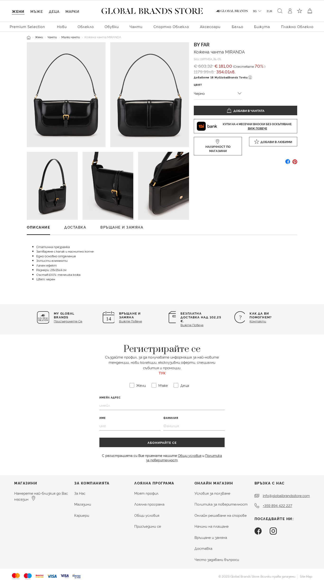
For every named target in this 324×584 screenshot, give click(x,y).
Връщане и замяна (210, 537)
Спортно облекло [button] (171, 26)
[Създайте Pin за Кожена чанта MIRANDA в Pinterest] (294, 163)
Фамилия (170, 418)
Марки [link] (72, 11)
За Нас (79, 493)
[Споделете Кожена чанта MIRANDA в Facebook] (287, 163)
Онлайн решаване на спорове (220, 515)
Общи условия (189, 455)
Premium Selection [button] (27, 26)
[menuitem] (28, 26)
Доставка (203, 548)
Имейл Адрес (110, 397)
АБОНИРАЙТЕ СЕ (162, 442)
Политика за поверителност (221, 504)
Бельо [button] (237, 26)
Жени (39, 37)
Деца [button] (54, 11)
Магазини (82, 504)
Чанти (52, 37)
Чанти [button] (136, 26)
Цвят (198, 84)
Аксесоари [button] (210, 26)
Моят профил (146, 493)
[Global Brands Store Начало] (152, 10)
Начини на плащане (211, 526)
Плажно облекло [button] (297, 26)
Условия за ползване (212, 493)
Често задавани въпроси (216, 559)
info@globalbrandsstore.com (286, 495)
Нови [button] (62, 26)
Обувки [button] (112, 26)
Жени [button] (18, 11)
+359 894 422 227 (277, 505)
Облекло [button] (86, 26)
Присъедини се (147, 526)
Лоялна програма (149, 504)
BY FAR (201, 44)
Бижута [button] (262, 26)
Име (102, 418)
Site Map (306, 576)
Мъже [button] (36, 11)
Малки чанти (70, 37)
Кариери (81, 515)
